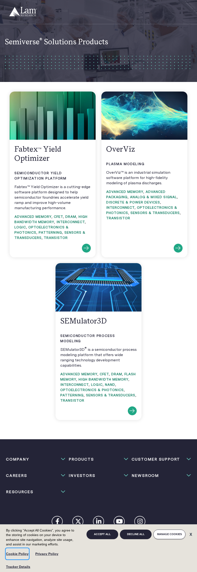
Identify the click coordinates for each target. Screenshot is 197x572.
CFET (58, 217)
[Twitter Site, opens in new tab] (78, 522)
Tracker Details (18, 567)
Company (17, 459)
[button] (36, 459)
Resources (19, 492)
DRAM (70, 217)
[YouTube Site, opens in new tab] (119, 522)
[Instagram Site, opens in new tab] (140, 522)
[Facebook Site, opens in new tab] (57, 522)
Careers (16, 475)
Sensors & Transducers (155, 213)
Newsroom (145, 475)
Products (81, 459)
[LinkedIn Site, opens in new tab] (98, 522)
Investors (82, 475)
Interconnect (70, 222)
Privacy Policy (46, 554)
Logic (20, 227)
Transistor (56, 238)
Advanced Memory (32, 217)
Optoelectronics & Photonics (92, 390)
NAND (110, 385)
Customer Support (156, 459)
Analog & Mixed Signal (153, 197)
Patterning (50, 232)
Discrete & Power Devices (133, 202)
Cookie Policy (17, 554)
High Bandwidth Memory (103, 379)
